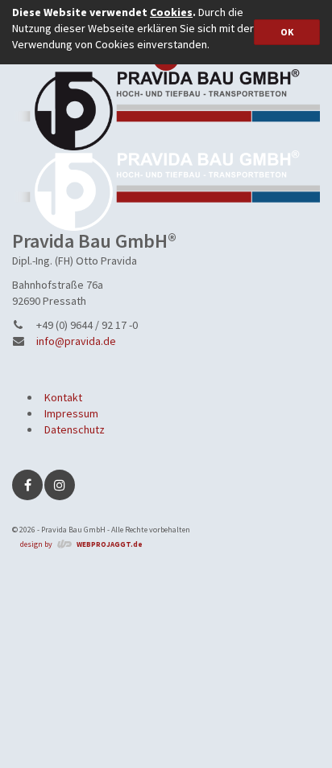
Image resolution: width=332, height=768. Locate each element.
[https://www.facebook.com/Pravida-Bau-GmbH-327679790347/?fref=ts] (27, 485)
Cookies (171, 12)
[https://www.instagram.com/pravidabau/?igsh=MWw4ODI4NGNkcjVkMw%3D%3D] (59, 485)
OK (286, 32)
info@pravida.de (76, 341)
